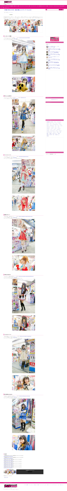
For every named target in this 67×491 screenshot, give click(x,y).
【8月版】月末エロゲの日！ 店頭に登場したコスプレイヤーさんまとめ (17, 9)
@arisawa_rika (15, 217)
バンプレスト (59, 128)
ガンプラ (48, 124)
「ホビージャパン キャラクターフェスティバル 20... (54, 64)
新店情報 (50, 133)
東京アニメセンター (55, 133)
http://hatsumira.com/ (23, 97)
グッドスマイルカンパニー (55, 124)
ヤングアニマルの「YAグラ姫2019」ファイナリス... (54, 56)
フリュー (51, 129)
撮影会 (47, 133)
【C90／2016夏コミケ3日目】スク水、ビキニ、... (53, 67)
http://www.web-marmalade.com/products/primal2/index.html (26, 276)
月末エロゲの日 (6, 477)
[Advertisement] (52, 24)
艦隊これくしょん (57, 134)
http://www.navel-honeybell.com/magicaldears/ (25, 336)
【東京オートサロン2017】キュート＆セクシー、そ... (54, 51)
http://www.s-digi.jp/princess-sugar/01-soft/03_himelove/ (25, 216)
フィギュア (48, 129)
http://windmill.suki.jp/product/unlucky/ (23, 156)
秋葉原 (58, 133)
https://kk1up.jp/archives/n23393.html (8, 460)
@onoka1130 (14, 157)
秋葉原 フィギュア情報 (49, 134)
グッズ (50, 124)
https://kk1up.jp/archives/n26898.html (8, 458)
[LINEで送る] (11, 14)
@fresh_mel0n (15, 38)
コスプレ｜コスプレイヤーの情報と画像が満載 (53, 52)
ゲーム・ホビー (50, 65)
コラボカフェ (48, 128)
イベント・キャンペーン (11, 12)
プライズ (54, 129)
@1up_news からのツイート (54, 99)
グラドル (60, 124)
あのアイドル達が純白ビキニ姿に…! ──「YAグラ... (53, 46)
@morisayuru (15, 277)
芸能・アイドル (50, 57)
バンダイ (55, 128)
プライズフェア (58, 129)
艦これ (53, 134)
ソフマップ (52, 128)
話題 (48, 63)
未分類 (58, 62)
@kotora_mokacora (15, 98)
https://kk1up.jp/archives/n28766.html (8, 456)
